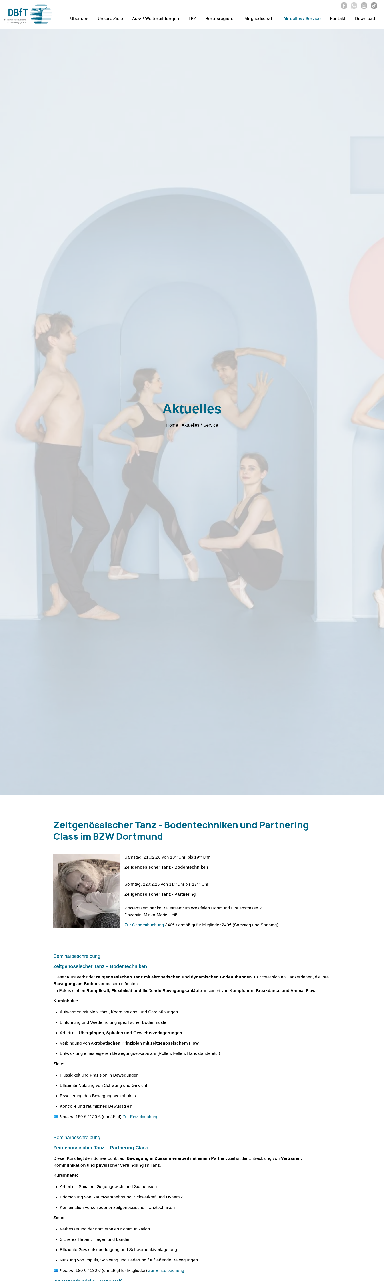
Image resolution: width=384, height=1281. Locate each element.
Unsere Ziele (110, 19)
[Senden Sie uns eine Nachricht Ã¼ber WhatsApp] (352, 7)
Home (172, 425)
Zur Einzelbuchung (140, 1116)
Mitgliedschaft (259, 19)
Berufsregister (220, 19)
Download (365, 19)
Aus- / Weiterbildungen (155, 19)
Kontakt (338, 19)
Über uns (79, 19)
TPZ (192, 19)
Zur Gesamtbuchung (144, 925)
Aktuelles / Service (302, 19)
